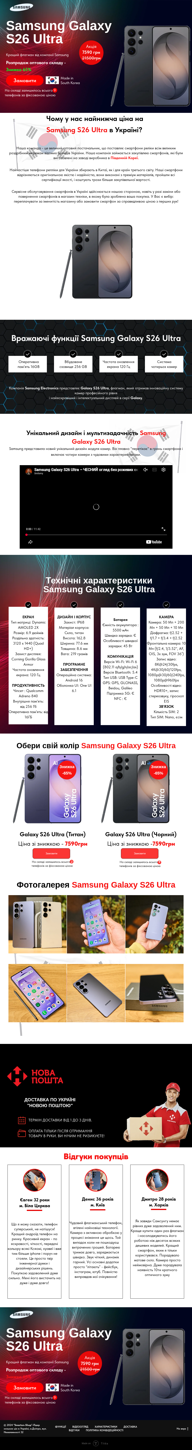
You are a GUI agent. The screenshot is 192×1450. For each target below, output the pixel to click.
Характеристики (106, 1426)
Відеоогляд (80, 1426)
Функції (60, 1426)
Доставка (130, 1426)
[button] (25, 80)
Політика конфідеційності (104, 1430)
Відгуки (74, 1430)
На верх (181, 1428)
